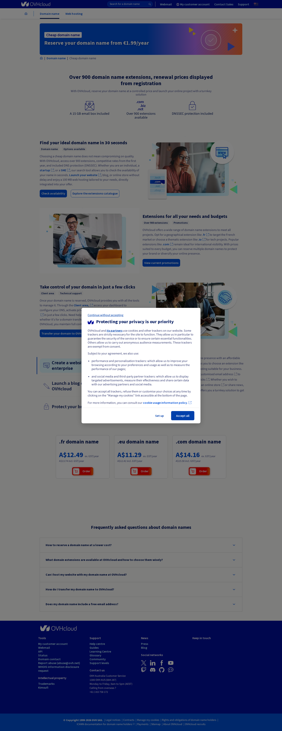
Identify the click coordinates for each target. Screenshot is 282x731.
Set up (159, 416)
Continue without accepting (105, 315)
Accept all (182, 416)
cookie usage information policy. (165, 403)
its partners (114, 330)
